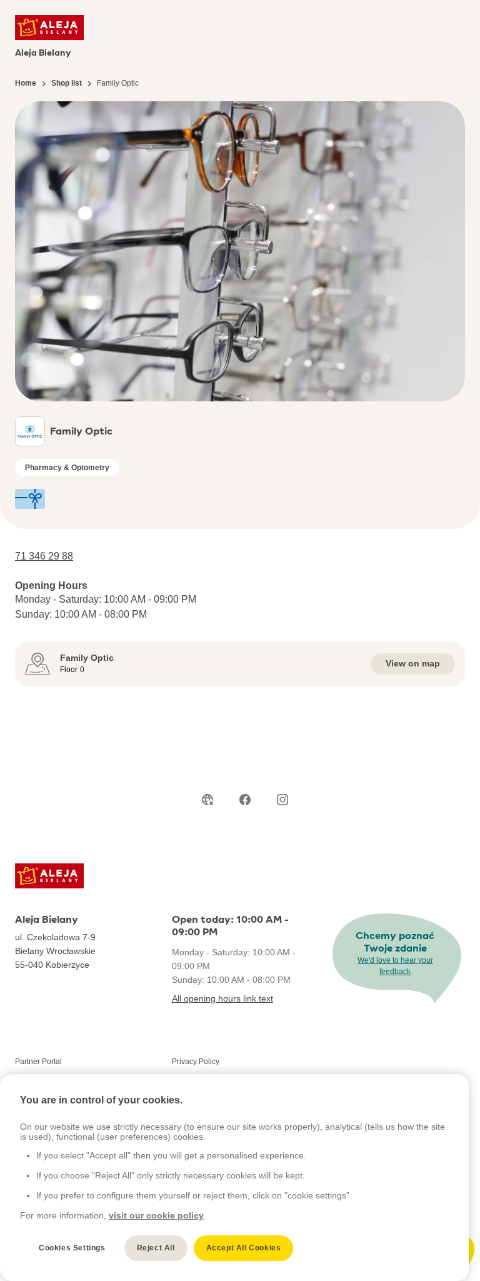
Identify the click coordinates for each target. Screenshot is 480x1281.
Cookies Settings (72, 1247)
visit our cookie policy (156, 1215)
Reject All (156, 1247)
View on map (413, 663)
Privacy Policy (195, 1061)
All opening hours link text (222, 998)
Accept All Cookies (243, 1247)
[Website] (207, 799)
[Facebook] (245, 799)
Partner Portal (38, 1061)
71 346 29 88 (44, 556)
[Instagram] (282, 799)
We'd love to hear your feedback (395, 966)
